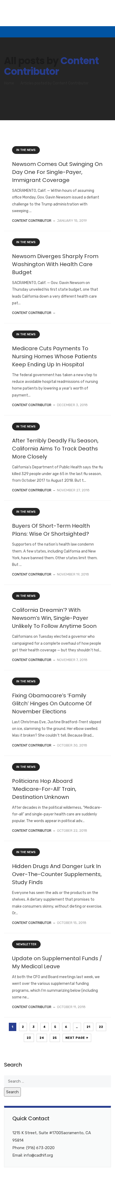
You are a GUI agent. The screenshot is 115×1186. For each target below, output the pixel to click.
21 (88, 1027)
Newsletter (26, 944)
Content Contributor (51, 66)
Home (9, 83)
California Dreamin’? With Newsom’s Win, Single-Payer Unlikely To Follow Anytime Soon (54, 618)
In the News (26, 150)
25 (55, 1038)
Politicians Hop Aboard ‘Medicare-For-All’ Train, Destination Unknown (44, 789)
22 (101, 1027)
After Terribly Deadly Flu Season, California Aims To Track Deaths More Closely (55, 448)
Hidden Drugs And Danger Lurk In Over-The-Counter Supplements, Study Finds (57, 874)
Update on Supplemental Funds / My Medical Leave (57, 962)
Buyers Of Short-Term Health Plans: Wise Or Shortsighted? (51, 530)
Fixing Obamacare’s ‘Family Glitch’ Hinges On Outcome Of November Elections (52, 703)
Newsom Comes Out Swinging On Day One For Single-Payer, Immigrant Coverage (57, 172)
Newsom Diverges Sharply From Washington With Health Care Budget (55, 264)
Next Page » (77, 1038)
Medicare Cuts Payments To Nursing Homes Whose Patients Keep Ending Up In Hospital (54, 356)
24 (42, 1038)
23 (29, 1038)
